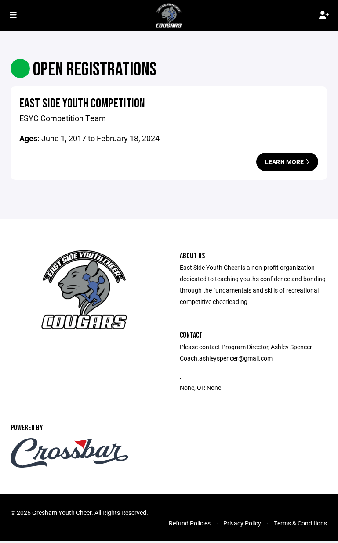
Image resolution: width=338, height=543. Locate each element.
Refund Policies (190, 523)
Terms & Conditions (300, 523)
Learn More (285, 161)
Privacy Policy (242, 523)
